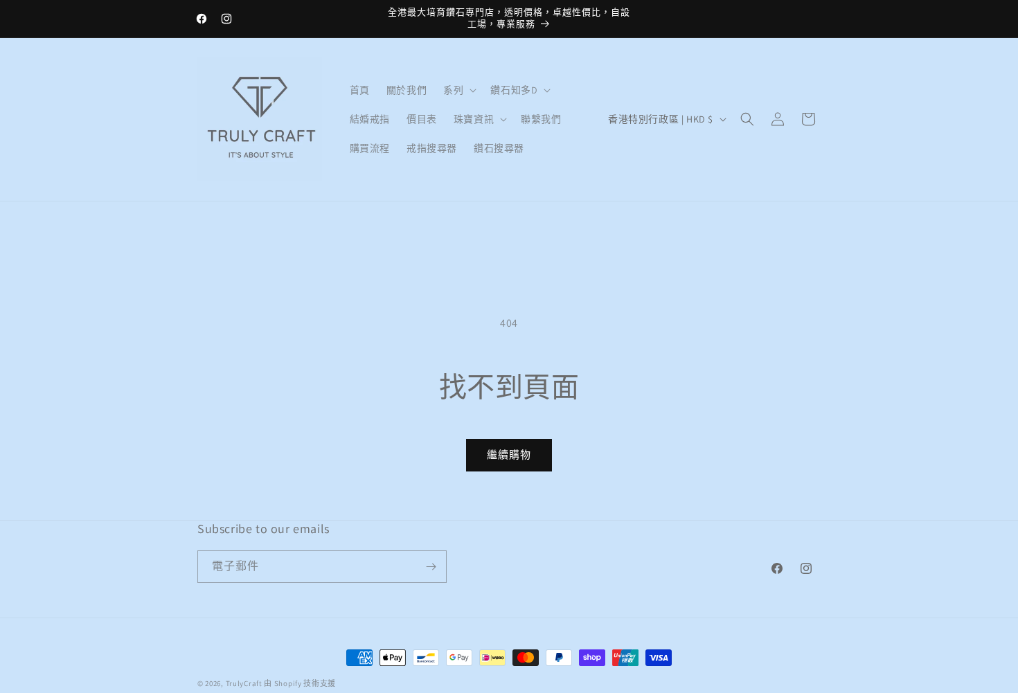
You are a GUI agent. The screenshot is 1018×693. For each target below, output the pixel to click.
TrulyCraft (244, 683)
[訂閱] (431, 566)
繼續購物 (509, 454)
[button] (458, 90)
